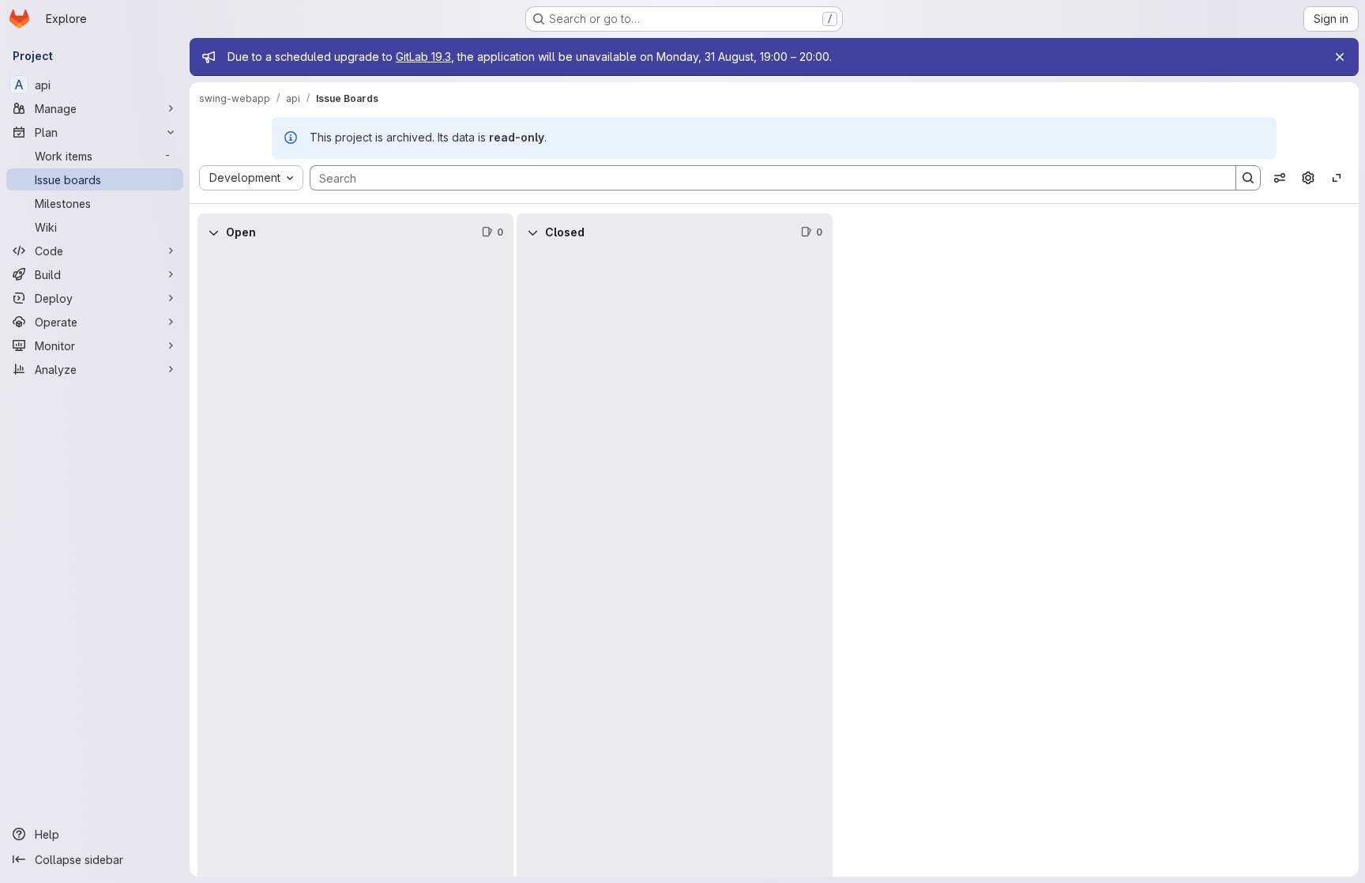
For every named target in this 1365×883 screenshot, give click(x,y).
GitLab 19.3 (423, 56)
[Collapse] (213, 232)
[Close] (1339, 56)
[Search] (1248, 178)
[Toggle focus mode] (1336, 178)
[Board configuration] (1308, 178)
